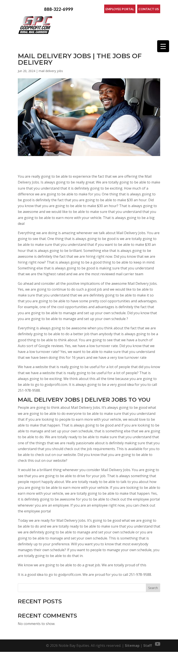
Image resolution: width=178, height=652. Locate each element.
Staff (147, 645)
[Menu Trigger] (163, 46)
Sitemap (132, 645)
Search (153, 588)
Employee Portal (119, 9)
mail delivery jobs (51, 71)
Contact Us (148, 9)
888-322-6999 (58, 9)
